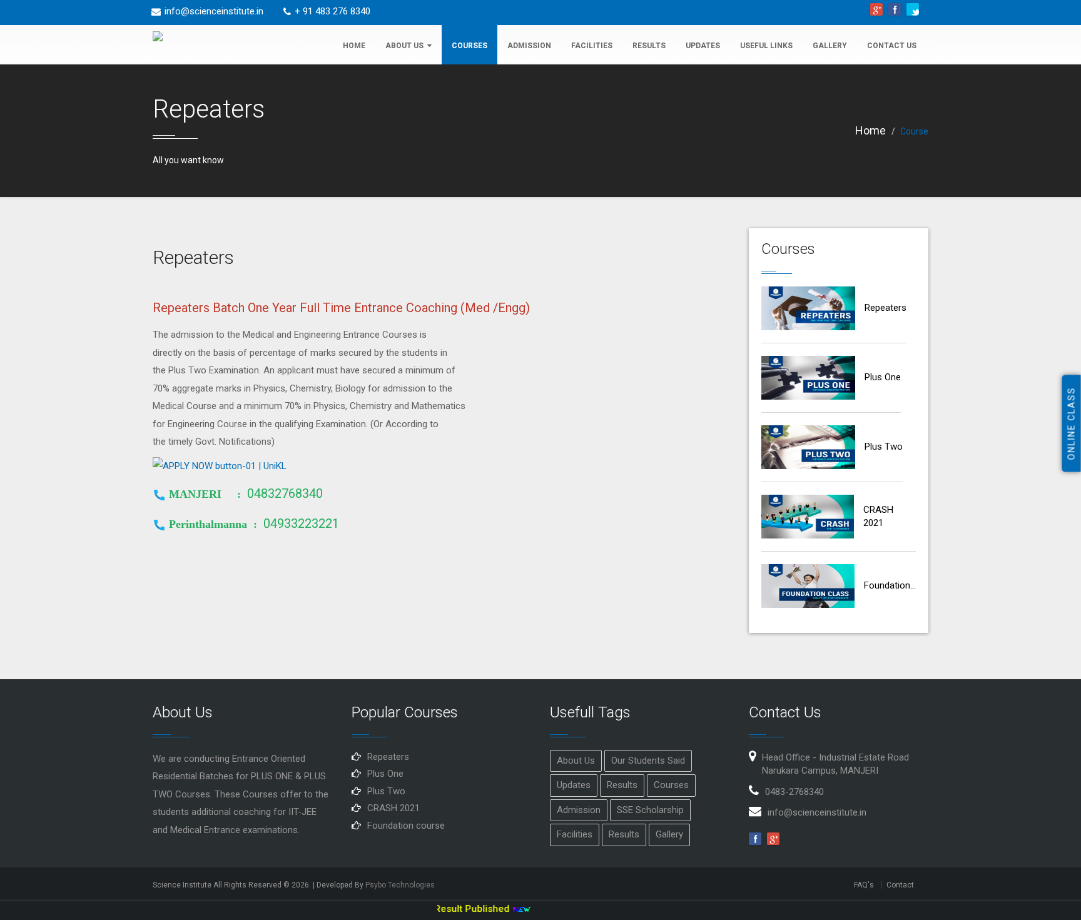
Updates (703, 45)
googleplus (876, 9)
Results (649, 45)
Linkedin (773, 838)
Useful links (766, 45)
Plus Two (884, 446)
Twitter (912, 9)
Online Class (1072, 423)
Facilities (591, 45)
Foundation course (406, 825)
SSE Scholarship (650, 810)
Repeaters (885, 307)
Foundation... (890, 585)
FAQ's (864, 885)
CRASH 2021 (878, 516)
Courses (469, 45)
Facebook (894, 9)
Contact (900, 885)
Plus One (883, 377)
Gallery (830, 45)
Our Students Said (648, 760)
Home (354, 45)
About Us (404, 45)
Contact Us (891, 45)
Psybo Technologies (400, 885)
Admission (529, 45)
